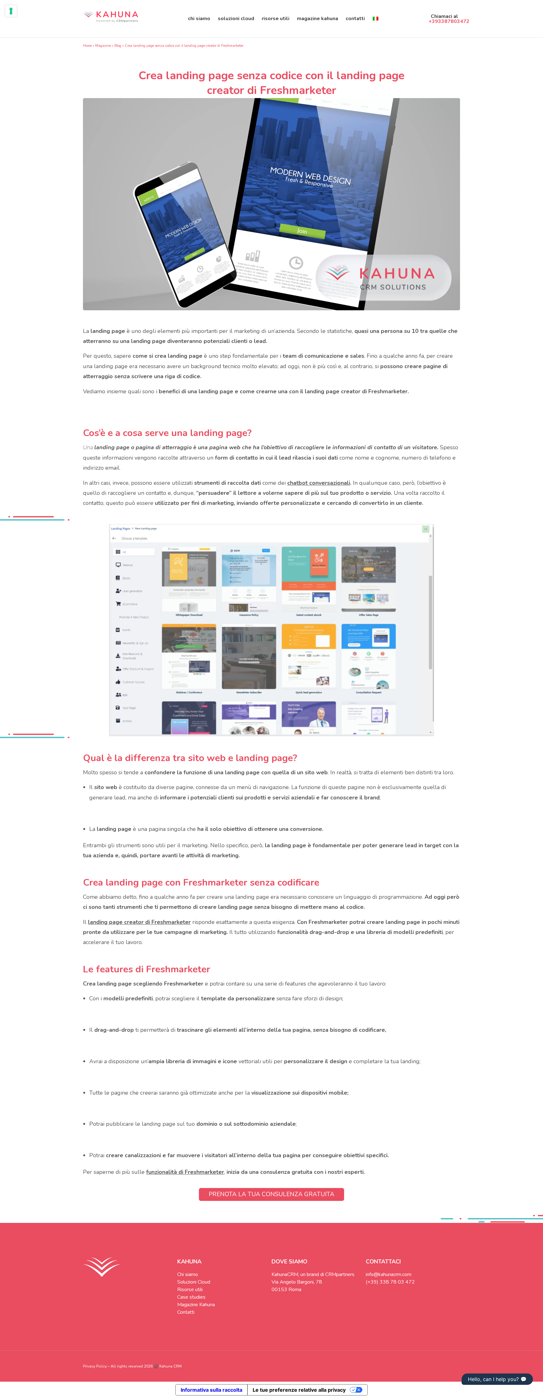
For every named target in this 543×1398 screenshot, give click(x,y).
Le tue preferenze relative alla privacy (299, 1390)
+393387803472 (449, 21)
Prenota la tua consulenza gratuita (271, 1194)
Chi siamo (199, 18)
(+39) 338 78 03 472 (390, 1282)
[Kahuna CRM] (110, 18)
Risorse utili (275, 18)
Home (87, 45)
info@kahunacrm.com (388, 1274)
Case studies (191, 1297)
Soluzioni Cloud (236, 18)
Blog (117, 45)
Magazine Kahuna (317, 18)
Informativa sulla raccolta (211, 1390)
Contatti (355, 18)
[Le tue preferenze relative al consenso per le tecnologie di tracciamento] (11, 11)
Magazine (103, 45)
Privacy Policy (95, 1366)
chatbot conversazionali (318, 483)
